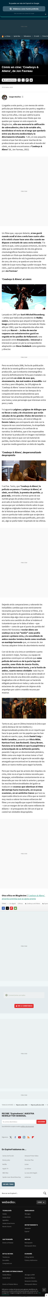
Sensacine (28, 1228)
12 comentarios (10, 80)
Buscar (45, 1193)
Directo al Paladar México (10, 1284)
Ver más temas (8, 1184)
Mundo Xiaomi (6, 1226)
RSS (28, 1137)
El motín (36, 36)
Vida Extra (28, 1217)
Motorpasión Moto (30, 1246)
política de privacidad (27, 1126)
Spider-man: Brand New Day (11, 1177)
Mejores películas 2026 (37, 1105)
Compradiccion (7, 1263)
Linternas (28, 1177)
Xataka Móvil (6, 1217)
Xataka (4, 1214)
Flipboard (27, 80)
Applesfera (5, 1220)
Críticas (20, 903)
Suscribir (41, 1122)
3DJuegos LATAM (30, 1275)
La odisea (28, 1169)
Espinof (27, 1231)
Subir (40, 1202)
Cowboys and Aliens (33, 903)
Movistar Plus (29, 1160)
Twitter (23, 80)
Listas (27, 1164)
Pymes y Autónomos (31, 1260)
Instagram (24, 1137)
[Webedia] (9, 1203)
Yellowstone (27, 36)
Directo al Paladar (7, 1243)
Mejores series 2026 (22, 1105)
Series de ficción (8, 1156)
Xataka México (6, 1275)
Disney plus (6, 1160)
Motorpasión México (31, 1284)
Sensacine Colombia (31, 1281)
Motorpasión (28, 1243)
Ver (25, 1006)
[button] (16, 96)
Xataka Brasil (6, 1278)
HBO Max (5, 1173)
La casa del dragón (31, 1173)
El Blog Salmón (29, 1257)
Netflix (4, 1164)
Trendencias (6, 1257)
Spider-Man (17, 36)
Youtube (19, 1137)
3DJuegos (27, 1214)
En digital (13, 903)
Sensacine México (30, 1278)
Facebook (19, 80)
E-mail (31, 80)
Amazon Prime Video (31, 1156)
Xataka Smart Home (8, 1223)
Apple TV (5, 1169)
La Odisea (7, 36)
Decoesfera (5, 1260)
